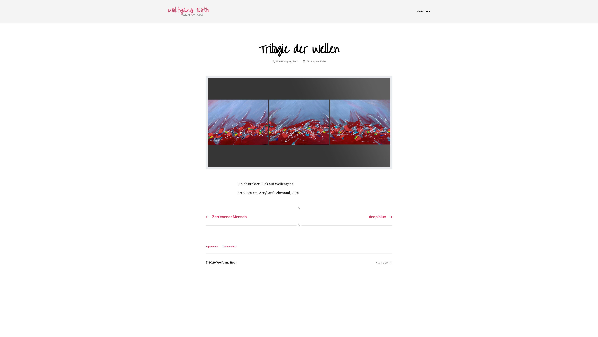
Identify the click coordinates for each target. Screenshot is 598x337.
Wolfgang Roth (289, 61)
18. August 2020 (316, 61)
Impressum (212, 246)
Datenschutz (230, 246)
